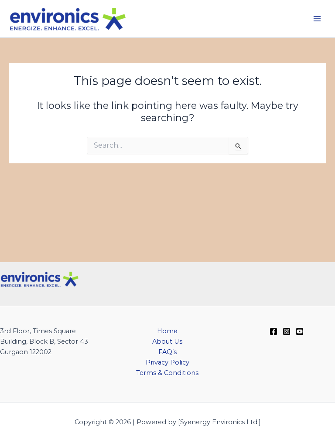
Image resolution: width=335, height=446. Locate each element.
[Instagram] (287, 331)
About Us (167, 341)
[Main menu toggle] (317, 19)
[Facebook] (273, 331)
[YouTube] (300, 331)
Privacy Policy (167, 362)
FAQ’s (167, 352)
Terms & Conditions (167, 373)
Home (167, 331)
